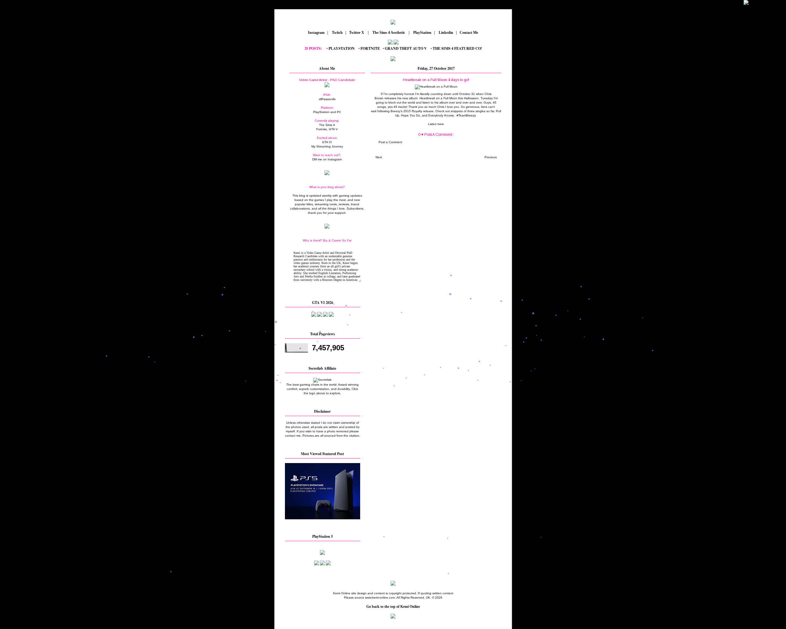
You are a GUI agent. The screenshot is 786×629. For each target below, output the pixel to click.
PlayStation (422, 32)
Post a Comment (390, 142)
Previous (490, 157)
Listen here (436, 124)
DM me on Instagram (327, 159)
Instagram (315, 32)
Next (378, 157)
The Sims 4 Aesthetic (389, 32)
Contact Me (469, 32)
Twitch (336, 32)
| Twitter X (356, 32)
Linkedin (445, 32)
